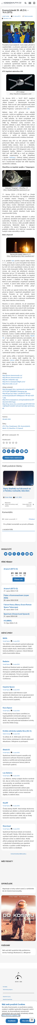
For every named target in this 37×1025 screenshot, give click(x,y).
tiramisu (12, 157)
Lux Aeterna (7, 773)
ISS (19, 426)
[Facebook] (10, 554)
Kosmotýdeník (25, 426)
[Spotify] (27, 554)
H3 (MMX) (8, 621)
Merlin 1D (5, 428)
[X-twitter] (18, 554)
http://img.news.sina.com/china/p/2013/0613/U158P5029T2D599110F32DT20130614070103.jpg (18, 406)
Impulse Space (9, 687)
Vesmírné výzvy (7, 996)
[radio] (3, 443)
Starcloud (7, 826)
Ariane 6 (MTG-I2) (11, 569)
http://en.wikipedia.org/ (10, 380)
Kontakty (5, 986)
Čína (7, 426)
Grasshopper (13, 426)
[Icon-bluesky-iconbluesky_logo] (31, 554)
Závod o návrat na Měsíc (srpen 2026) (16, 489)
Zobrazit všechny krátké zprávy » (18, 853)
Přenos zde (18, 579)
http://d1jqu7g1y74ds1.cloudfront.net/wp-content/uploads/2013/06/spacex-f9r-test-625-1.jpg (18, 396)
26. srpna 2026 (16, 641)
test (13, 261)
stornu (12, 360)
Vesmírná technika (7, 999)
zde (28, 109)
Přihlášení (31, 519)
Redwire (6, 661)
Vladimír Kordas (6, 734)
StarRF (5, 803)
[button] (25, 3)
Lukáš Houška (5, 16)
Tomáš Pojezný (6, 641)
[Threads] (22, 554)
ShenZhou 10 (13, 428)
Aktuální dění (6, 419)
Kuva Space (7, 708)
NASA (5, 638)
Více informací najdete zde (11, 1015)
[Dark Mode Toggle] (31, 1019)
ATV (3, 426)
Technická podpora (7, 989)
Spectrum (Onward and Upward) (16, 614)
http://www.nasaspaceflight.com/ (13, 382)
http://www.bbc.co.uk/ (9, 384)
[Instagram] (14, 554)
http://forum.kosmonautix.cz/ (12, 375)
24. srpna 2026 (16, 805)
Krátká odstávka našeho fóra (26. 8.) (17, 731)
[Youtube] (5, 554)
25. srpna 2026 (16, 710)
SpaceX (20, 428)
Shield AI (6, 750)
